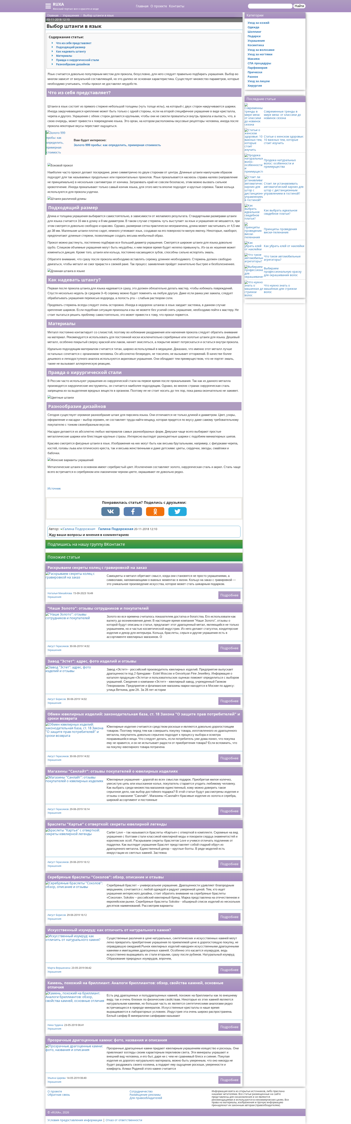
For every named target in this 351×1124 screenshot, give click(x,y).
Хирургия (255, 85)
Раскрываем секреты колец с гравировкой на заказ (97, 567)
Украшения (54, 597)
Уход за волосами (261, 50)
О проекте (159, 6)
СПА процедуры (259, 63)
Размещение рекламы (145, 1094)
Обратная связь (59, 1094)
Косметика (256, 45)
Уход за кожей (258, 23)
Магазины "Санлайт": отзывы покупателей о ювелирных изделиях (113, 771)
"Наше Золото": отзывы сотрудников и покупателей (98, 608)
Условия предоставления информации (75, 1120)
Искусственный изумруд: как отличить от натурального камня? (109, 929)
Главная (142, 6)
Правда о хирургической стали (77, 60)
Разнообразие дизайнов (73, 64)
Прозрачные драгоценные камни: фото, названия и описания (107, 1040)
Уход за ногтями (260, 54)
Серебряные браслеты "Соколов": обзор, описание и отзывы (106, 877)
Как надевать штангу (71, 51)
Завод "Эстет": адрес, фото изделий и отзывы (92, 661)
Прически (255, 72)
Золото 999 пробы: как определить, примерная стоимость (117, 145)
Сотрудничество (141, 1091)
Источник (54, 488)
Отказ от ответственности (124, 1120)
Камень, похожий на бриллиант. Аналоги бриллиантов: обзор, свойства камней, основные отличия (135, 985)
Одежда (253, 27)
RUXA (58, 4)
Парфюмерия (257, 68)
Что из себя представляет (73, 43)
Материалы (64, 56)
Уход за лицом (259, 81)
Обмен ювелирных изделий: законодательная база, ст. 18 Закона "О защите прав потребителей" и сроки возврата (144, 716)
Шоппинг (254, 32)
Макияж (254, 59)
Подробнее (229, 595)
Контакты (176, 6)
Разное (253, 77)
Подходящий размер (70, 47)
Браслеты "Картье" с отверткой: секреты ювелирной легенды (107, 824)
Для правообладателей (146, 1098)
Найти (299, 6)
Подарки (254, 36)
